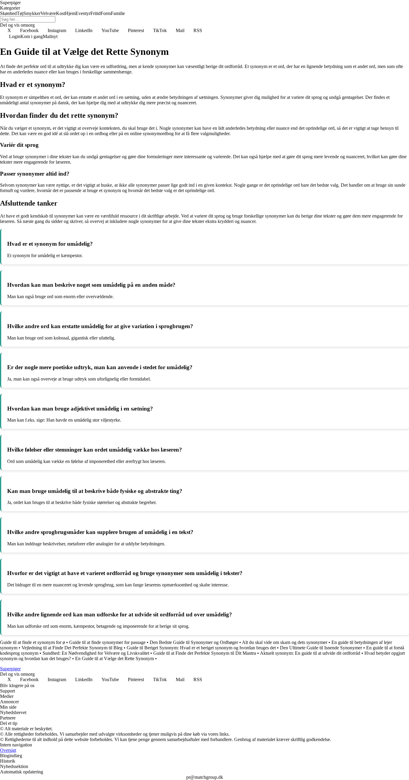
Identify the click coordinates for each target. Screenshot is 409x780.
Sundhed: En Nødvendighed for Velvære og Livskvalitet (96, 653)
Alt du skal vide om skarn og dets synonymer (284, 642)
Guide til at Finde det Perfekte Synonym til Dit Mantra (204, 653)
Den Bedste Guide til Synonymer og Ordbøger (194, 642)
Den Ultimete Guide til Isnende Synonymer (321, 647)
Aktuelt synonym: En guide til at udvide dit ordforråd (310, 653)
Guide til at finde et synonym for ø (32, 642)
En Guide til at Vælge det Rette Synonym (114, 658)
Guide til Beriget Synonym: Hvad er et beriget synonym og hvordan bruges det (201, 647)
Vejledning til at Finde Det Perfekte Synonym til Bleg (72, 647)
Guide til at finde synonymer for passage (107, 642)
